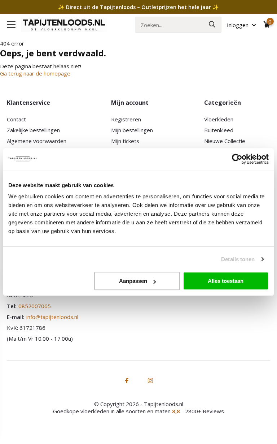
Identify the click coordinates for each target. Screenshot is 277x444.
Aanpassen (133, 281)
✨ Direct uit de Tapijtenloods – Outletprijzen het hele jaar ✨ (138, 7)
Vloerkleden (218, 119)
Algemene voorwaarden (36, 141)
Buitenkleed (218, 130)
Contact (16, 119)
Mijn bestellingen (132, 130)
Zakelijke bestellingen (33, 130)
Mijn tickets (125, 141)
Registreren (126, 119)
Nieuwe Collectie (224, 141)
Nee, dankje (35, 409)
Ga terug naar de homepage (35, 73)
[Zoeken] (212, 25)
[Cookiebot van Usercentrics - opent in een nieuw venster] (237, 159)
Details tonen (238, 259)
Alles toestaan (225, 281)
